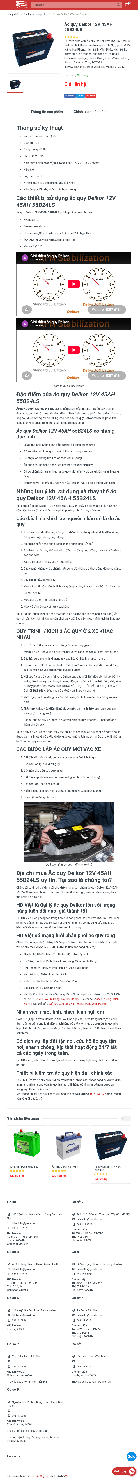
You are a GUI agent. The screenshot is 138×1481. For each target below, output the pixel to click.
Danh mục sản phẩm (35, 14)
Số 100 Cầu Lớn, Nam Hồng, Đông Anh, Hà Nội (78, 1003)
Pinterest (90, 96)
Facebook (70, 96)
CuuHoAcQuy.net (39, 1476)
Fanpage (13, 1456)
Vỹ (66, 1476)
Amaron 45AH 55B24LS (24, 1166)
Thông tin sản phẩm (47, 112)
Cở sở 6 (78, 1298)
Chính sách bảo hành (90, 112)
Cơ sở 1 (13, 1202)
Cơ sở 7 (13, 1344)
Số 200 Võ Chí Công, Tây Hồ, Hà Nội (57, 999)
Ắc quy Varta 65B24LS (65, 1166)
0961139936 (98, 1094)
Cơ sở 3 (13, 1252)
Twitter (80, 96)
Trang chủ (12, 14)
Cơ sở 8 (78, 1344)
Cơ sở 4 (78, 1252)
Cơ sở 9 (13, 1389)
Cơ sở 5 (13, 1298)
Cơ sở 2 (78, 1202)
